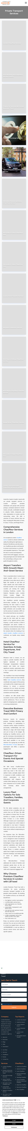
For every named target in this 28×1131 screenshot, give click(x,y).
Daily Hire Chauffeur (21, 1085)
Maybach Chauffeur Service (7, 1091)
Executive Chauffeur (22, 1087)
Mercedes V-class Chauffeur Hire (7, 1083)
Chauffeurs (5, 1054)
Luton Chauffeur (21, 1071)
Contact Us (5, 1059)
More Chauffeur (20, 1089)
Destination (5, 1046)
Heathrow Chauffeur (22, 1066)
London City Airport (21, 1019)
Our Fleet (5, 1050)
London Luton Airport (20, 1032)
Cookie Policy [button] (15, 1112)
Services (5, 1052)
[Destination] (8, 1048)
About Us (5, 1037)
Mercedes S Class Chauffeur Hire (7, 1095)
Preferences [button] (5, 1115)
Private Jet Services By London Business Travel (7, 1072)
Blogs (4, 1042)
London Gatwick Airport (21, 1025)
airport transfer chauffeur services (13, 633)
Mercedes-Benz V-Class (10, 744)
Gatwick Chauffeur (21, 1069)
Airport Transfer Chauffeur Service (7, 1080)
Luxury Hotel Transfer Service (7, 1087)
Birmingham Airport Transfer (21, 1036)
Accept (14, 1120)
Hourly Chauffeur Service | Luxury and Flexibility (21, 1081)
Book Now (5, 1039)
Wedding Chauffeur (21, 1077)
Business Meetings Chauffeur (21, 1074)
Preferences (14, 1127)
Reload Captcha (7, 1004)
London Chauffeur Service (7, 1067)
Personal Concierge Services (7, 1076)
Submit (14, 1007)
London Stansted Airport (21, 1029)
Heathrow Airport (21, 1022)
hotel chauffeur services (14, 680)
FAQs (4, 1044)
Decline (14, 1123)
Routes (4, 1057)
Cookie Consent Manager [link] (7, 1099)
